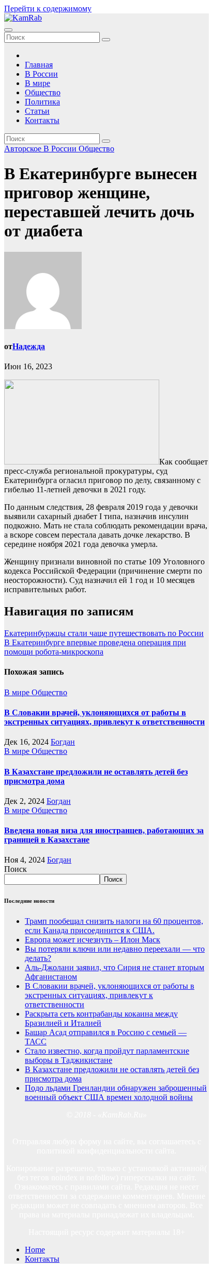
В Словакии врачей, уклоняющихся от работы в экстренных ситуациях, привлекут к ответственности (104, 717)
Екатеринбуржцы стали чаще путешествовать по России (104, 633)
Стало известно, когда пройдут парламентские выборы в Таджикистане (107, 1055)
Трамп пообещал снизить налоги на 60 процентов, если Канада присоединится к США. (114, 926)
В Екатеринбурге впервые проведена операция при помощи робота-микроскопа (95, 647)
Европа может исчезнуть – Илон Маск (92, 939)
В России (41, 74)
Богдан (63, 741)
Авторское (23, 148)
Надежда (28, 346)
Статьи (37, 111)
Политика (42, 101)
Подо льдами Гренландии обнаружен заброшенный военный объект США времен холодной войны (116, 1093)
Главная (39, 64)
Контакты (42, 120)
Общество (42, 92)
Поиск (15, 869)
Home (35, 1249)
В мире (37, 83)
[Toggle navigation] (8, 29)
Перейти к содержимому (48, 8)
